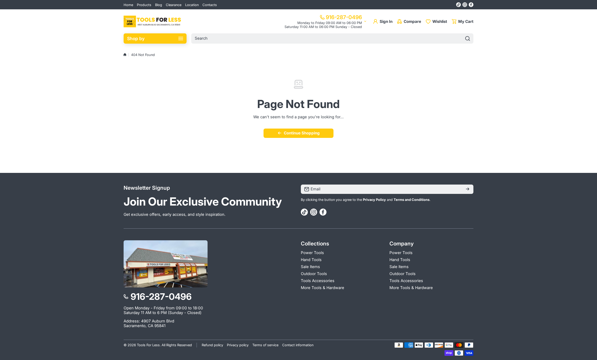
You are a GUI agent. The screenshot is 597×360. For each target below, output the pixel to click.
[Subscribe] (467, 189)
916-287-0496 (344, 17)
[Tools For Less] (153, 21)
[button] (462, 21)
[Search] (467, 38)
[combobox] (332, 38)
